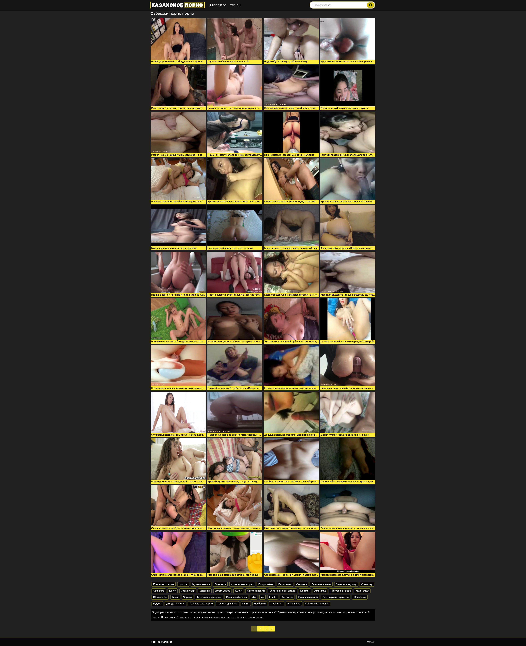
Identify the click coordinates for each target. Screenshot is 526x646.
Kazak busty (362, 590)
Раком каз (287, 597)
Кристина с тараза (163, 584)
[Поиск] (371, 5)
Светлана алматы (321, 584)
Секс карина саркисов (336, 597)
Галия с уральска (227, 603)
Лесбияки (276, 603)
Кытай (238, 590)
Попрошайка (265, 584)
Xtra (254, 597)
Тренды (235, 5)
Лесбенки (260, 603)
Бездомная (284, 584)
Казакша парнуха (308, 597)
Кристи (183, 584)
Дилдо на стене (175, 603)
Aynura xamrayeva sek (209, 597)
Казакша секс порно (201, 603)
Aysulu (273, 597)
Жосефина (360, 597)
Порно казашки (161, 642)
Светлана (301, 584)
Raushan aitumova (236, 597)
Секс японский (256, 590)
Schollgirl (205, 590)
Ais (262, 597)
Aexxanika (158, 590)
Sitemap (371, 642)
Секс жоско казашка (316, 603)
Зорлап (187, 597)
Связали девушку (346, 584)
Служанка (220, 584)
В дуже (157, 603)
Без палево (293, 603)
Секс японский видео (282, 590)
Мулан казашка (201, 584)
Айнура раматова (341, 590)
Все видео (219, 5)
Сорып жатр (188, 590)
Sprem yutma (222, 590)
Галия (245, 603)
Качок (172, 590)
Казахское (177, 5)
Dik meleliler (160, 597)
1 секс (175, 597)
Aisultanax (320, 590)
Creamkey (366, 584)
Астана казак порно (242, 584)
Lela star (304, 590)
